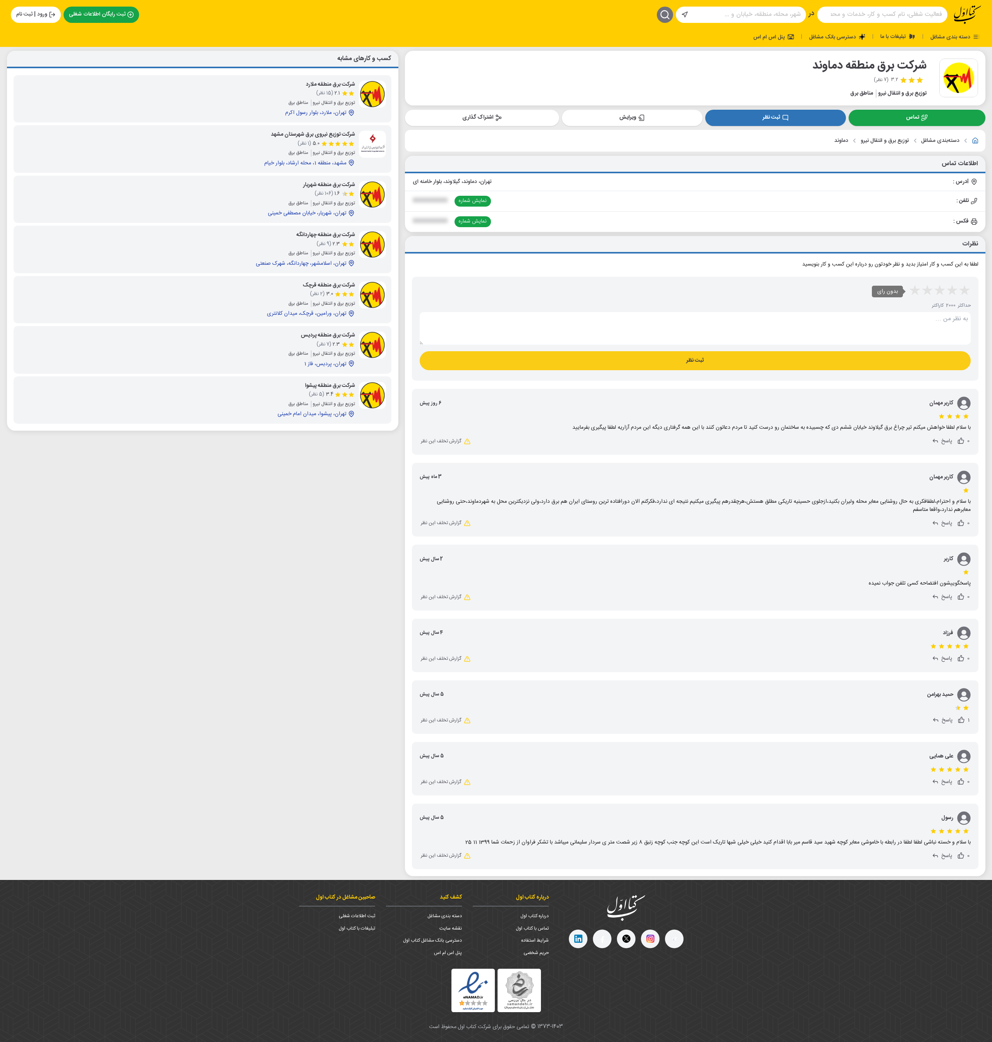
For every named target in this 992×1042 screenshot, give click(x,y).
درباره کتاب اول (534, 916)
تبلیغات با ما (894, 36)
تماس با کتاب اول (532, 928)
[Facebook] (602, 939)
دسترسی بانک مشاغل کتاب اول (432, 940)
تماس (912, 117)
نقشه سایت (450, 928)
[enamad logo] (473, 990)
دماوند (841, 141)
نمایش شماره (472, 200)
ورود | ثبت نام (31, 14)
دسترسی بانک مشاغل (833, 36)
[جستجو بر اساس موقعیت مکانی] (684, 14)
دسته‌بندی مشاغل (940, 141)
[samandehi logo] (519, 990)
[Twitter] (626, 939)
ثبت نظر (771, 117)
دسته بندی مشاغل (951, 36)
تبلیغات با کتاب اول (357, 928)
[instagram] (650, 939)
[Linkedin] (578, 939)
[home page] (967, 14)
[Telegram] (674, 939)
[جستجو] (665, 15)
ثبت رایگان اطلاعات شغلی (97, 14)
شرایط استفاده (535, 940)
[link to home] (975, 140)
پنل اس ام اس (769, 36)
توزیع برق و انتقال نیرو (885, 141)
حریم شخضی (536, 953)
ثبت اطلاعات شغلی (357, 916)
